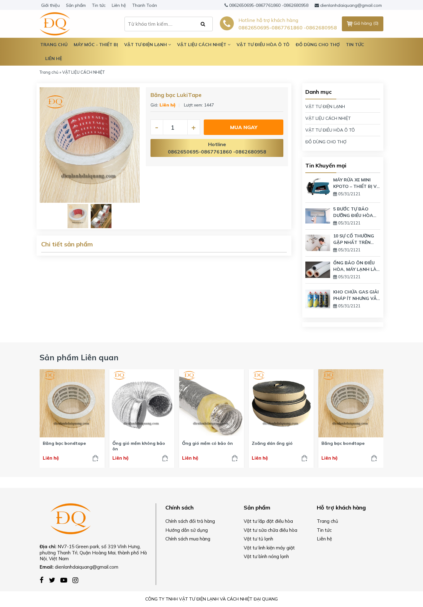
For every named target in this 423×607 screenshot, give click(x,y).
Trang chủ (49, 72)
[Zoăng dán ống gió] (281, 403)
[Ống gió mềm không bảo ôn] (141, 403)
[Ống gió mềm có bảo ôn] (211, 403)
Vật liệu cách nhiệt (202, 44)
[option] (90, 145)
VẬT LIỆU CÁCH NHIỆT (328, 118)
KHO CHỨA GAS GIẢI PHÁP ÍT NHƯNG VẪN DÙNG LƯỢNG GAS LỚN (356, 295)
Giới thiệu (50, 5)
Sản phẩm (76, 5)
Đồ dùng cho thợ (318, 44)
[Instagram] (76, 579)
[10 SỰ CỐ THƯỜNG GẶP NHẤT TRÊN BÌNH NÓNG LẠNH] (317, 242)
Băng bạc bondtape (64, 443)
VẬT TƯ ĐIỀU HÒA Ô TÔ (330, 130)
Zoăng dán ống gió (272, 443)
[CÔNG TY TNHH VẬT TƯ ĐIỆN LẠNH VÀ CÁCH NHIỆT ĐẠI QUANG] (71, 518)
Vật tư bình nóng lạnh (266, 556)
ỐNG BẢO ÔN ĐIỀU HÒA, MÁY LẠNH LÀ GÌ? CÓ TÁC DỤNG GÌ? (355, 266)
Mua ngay (243, 127)
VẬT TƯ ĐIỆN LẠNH (325, 106)
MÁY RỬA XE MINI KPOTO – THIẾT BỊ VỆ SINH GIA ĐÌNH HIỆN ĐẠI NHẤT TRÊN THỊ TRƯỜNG (356, 183)
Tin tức (99, 5)
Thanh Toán (144, 5)
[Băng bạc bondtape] (72, 403)
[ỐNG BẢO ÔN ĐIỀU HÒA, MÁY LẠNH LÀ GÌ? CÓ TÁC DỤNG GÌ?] (317, 269)
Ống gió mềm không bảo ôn (138, 446)
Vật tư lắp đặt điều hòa (268, 521)
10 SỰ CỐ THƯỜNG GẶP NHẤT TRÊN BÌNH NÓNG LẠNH (353, 239)
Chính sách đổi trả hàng (190, 521)
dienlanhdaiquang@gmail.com (351, 5)
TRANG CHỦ (54, 44)
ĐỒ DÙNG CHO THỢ (326, 142)
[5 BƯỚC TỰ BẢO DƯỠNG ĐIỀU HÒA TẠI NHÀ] (317, 215)
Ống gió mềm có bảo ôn (207, 443)
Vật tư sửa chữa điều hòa (270, 530)
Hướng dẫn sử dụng (186, 530)
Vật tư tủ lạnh (258, 539)
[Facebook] (44, 579)
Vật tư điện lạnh (146, 44)
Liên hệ (119, 5)
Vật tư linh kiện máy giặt (269, 548)
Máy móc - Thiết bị (96, 44)
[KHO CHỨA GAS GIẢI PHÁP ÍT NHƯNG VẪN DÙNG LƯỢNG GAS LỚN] (317, 298)
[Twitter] (54, 579)
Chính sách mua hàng (187, 539)
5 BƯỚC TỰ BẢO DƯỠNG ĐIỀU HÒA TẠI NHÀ (353, 212)
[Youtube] (66, 579)
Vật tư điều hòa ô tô (263, 44)
